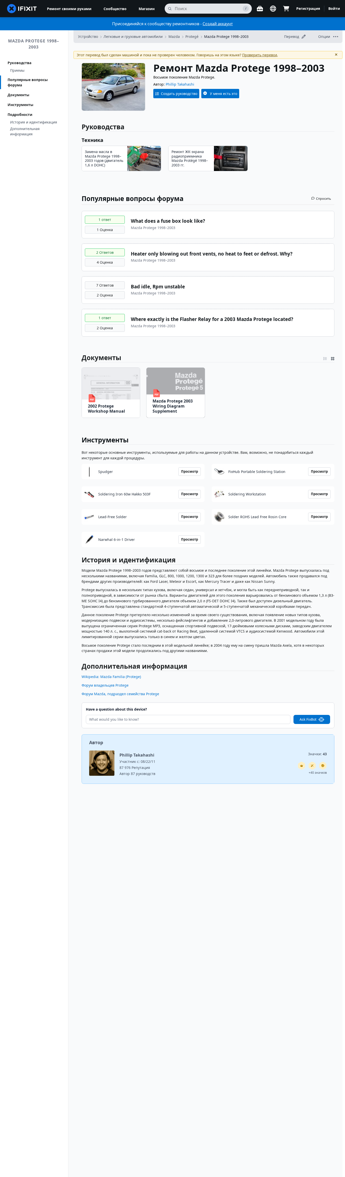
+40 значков (318, 772)
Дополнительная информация (25, 131)
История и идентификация (33, 122)
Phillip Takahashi (180, 84)
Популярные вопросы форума (28, 82)
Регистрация (308, 8)
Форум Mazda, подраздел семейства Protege (120, 693)
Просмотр (189, 471)
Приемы (17, 70)
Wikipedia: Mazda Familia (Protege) (111, 676)
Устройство (88, 36)
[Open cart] (286, 9)
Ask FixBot (308, 719)
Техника (92, 140)
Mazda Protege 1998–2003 (33, 44)
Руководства (19, 62)
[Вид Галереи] (332, 357)
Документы (18, 94)
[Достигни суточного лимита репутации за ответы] (302, 766)
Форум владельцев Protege (105, 685)
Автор (96, 742)
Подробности (20, 114)
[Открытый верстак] (260, 9)
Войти (334, 8)
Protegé (192, 36)
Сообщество (115, 8)
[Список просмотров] (325, 357)
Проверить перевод (259, 55)
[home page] (22, 8)
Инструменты (20, 104)
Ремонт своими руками (69, 8)
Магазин (147, 8)
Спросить (323, 198)
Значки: (317, 754)
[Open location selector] (273, 9)
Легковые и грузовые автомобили (133, 36)
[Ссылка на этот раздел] (79, 357)
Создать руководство (179, 93)
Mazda (174, 36)
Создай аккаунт (218, 24)
